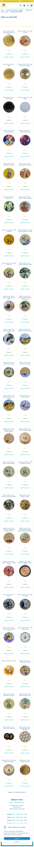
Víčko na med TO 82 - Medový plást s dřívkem (25, 164)
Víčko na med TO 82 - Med (9, 661)
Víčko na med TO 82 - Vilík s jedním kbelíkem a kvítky (25, 230)
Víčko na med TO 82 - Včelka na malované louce (25, 330)
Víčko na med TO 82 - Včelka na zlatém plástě (25, 429)
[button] (20, 5)
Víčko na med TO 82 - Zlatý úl (9, 595)
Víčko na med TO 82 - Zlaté (9, 65)
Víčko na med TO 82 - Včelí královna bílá (25, 628)
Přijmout (17, 838)
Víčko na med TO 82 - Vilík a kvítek (25, 31)
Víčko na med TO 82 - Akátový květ (9, 197)
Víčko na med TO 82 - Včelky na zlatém (25, 495)
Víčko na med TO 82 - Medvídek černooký (9, 164)
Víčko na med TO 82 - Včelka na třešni (25, 396)
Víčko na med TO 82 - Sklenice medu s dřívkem (25, 197)
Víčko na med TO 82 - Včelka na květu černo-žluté (9, 397)
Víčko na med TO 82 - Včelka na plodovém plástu (9, 495)
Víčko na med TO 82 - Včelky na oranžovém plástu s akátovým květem (25, 530)
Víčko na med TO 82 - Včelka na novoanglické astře (9, 629)
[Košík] (27, 5)
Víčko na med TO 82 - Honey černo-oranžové (9, 727)
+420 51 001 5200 (26, 1)
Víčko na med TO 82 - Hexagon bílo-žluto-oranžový (25, 728)
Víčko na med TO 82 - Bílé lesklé (25, 98)
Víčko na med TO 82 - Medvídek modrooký (9, 694)
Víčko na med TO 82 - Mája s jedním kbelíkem (9, 462)
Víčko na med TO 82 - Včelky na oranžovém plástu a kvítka (9, 530)
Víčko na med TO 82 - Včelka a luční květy (25, 661)
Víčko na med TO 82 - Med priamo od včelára (9, 761)
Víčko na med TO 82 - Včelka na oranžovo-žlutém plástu (9, 430)
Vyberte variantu (9, 57)
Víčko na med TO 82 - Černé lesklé (9, 98)
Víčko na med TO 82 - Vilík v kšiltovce (9, 263)
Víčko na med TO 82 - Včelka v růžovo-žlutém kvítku (9, 298)
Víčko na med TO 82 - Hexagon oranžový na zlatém (9, 32)
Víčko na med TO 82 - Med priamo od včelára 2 (25, 65)
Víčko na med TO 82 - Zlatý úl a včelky (25, 595)
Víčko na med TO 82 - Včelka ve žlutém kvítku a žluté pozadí (25, 298)
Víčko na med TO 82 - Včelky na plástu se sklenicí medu (9, 563)
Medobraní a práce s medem (14, 10)
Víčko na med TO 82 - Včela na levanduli (25, 131)
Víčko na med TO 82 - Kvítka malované (9, 131)
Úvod (2, 10)
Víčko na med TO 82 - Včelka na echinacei (25, 363)
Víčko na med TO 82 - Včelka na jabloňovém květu (9, 331)
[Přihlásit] (24, 5)
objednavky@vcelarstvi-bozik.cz (11, 1)
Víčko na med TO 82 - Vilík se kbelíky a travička (25, 462)
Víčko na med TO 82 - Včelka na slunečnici (9, 363)
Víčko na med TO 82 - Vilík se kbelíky (9, 230)
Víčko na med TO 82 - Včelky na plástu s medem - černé (25, 563)
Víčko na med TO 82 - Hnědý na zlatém (25, 761)
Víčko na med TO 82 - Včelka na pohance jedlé (25, 263)
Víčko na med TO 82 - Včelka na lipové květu (25, 694)
